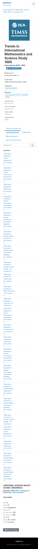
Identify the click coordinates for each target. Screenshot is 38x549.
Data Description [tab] (12, 132)
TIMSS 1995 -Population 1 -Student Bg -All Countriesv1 (8, 189)
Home (5, 10)
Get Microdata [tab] (12, 136)
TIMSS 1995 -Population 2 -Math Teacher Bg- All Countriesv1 (9, 291)
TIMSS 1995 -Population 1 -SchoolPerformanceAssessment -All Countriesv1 (8, 174)
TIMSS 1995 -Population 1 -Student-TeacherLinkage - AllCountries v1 (9, 267)
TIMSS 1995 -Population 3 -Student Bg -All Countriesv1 (8, 446)
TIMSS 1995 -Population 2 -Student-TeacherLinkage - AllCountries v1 (9, 419)
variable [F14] (18, 12)
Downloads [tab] (26, 132)
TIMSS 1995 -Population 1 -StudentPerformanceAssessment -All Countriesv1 (8, 203)
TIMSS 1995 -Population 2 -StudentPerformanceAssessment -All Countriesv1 (8, 355)
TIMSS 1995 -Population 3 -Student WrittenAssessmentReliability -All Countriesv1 (8, 474)
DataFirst (7, 3)
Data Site (11, 10)
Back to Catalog (11, 530)
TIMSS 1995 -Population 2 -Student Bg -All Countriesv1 (8, 341)
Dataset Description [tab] (13, 128)
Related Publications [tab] (13, 140)
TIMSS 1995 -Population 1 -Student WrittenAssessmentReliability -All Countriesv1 (8, 252)
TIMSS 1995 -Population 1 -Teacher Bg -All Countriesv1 (8, 279)
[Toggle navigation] (33, 4)
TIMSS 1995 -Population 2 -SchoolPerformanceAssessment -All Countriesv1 (8, 315)
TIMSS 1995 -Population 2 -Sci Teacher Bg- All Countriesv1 (8, 329)
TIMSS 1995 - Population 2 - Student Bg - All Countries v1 (17, 491)
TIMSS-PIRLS (19, 10)
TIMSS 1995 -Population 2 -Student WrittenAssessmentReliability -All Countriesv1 (8, 405)
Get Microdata (14, 68)
